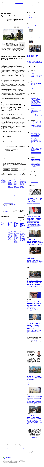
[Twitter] (23, 203)
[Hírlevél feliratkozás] (23, 202)
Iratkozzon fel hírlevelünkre (8, 203)
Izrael (2, 13)
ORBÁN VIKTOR (13, 5)
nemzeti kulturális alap (32, 352)
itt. (13, 46)
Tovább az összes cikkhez (21, 217)
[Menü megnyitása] (40, 3)
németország (23, 174)
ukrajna (5, 13)
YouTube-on (6, 207)
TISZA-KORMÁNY (30, 5)
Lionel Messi (29, 413)
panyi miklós (33, 93)
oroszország (9, 13)
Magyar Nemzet (6, 11)
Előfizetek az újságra (25, 448)
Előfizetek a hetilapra (34, 182)
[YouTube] (21, 205)
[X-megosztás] (26, 27)
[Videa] (19, 205)
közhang (28, 237)
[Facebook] (19, 203)
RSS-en (10, 207)
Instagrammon (13, 206)
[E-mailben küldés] (24, 27)
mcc (27, 196)
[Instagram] (21, 203)
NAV (27, 394)
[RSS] (23, 205)
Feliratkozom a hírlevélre (22, 45)
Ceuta (27, 278)
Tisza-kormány (33, 131)
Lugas (12, 11)
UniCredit (28, 15)
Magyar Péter (33, 70)
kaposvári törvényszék (30, 254)
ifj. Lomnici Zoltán (30, 351)
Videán (17, 206)
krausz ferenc (29, 214)
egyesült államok (10, 174)
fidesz (31, 81)
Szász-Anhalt (29, 299)
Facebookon (13, 204)
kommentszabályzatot (9, 150)
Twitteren (5, 205)
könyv (15, 174)
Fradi (27, 23)
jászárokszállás (3, 174)
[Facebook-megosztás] (28, 27)
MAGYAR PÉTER (22, 5)
